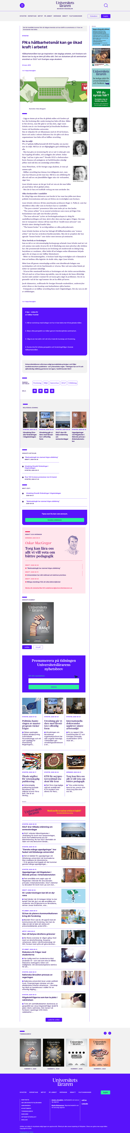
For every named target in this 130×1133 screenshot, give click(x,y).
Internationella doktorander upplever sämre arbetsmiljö (74, 725)
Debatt (65, 16)
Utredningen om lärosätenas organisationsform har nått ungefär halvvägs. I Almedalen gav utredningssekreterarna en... (53, 738)
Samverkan (54, 383)
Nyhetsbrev (26, 1108)
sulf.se (84, 1100)
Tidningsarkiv (27, 1111)
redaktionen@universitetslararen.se (58, 588)
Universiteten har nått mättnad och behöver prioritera (46, 575)
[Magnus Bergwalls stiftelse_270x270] (101, 45)
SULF (64, 383)
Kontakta (25, 1100)
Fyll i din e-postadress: (36, 676)
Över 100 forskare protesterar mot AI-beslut (41, 477)
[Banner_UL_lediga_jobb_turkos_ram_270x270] (101, 86)
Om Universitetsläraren (31, 1102)
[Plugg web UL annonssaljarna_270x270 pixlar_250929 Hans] (101, 107)
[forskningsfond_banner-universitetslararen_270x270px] (101, 66)
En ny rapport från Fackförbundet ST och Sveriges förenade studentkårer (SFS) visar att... (75, 736)
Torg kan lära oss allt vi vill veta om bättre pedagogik (40, 552)
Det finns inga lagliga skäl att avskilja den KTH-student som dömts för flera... (53, 788)
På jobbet (48, 16)
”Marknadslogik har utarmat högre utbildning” (41, 457)
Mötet (40, 16)
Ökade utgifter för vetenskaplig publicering (30, 779)
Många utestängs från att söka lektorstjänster (44, 582)
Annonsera (26, 1105)
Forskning (37, 383)
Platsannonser (75, 16)
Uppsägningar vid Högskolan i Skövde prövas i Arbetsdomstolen (78, 436)
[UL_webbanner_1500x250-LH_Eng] (53, 816)
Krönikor (57, 16)
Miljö (46, 383)
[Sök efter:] (107, 5)
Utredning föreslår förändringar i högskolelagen (30, 434)
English (24, 1120)
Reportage (32, 16)
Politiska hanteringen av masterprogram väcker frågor (31, 725)
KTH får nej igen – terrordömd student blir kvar (53, 779)
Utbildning (72, 383)
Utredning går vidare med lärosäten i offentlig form (46, 435)
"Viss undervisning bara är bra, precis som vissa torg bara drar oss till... (75, 788)
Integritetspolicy (28, 1117)
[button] (35, 391)
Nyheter (23, 16)
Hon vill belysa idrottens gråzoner (38, 934)
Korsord (24, 1114)
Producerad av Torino (26, 1132)
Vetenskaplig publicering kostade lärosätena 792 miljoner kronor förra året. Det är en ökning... (30, 790)
